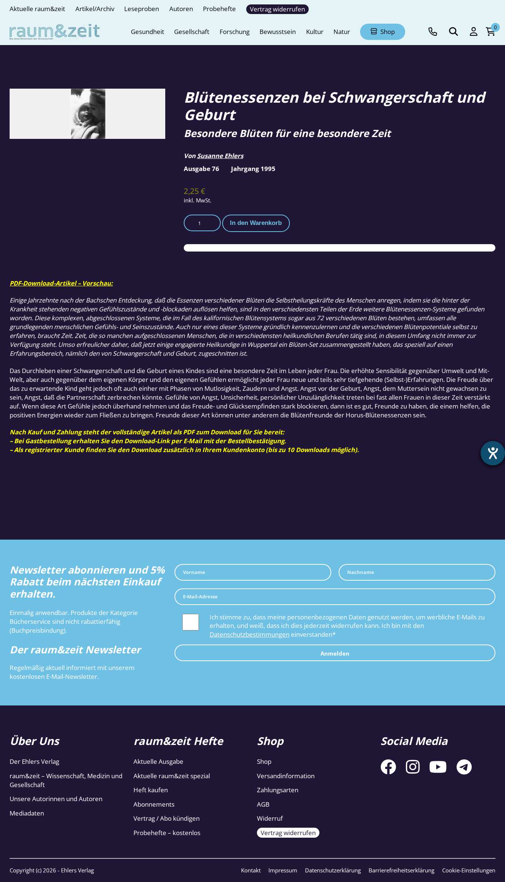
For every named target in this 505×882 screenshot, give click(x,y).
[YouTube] (438, 766)
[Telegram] (464, 766)
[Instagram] (413, 766)
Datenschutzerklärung (333, 870)
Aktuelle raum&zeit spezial (171, 776)
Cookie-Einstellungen (468, 870)
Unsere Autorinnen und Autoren (56, 798)
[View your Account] (473, 31)
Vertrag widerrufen (288, 832)
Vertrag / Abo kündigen (166, 818)
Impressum (282, 870)
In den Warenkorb (256, 222)
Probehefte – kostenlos (166, 832)
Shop (264, 761)
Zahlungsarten (277, 790)
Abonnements (153, 804)
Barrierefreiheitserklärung (401, 870)
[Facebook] (388, 766)
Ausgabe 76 (201, 168)
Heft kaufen (150, 790)
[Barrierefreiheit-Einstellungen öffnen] (493, 453)
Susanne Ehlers (220, 155)
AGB (263, 804)
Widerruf (270, 818)
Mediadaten (27, 813)
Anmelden (335, 653)
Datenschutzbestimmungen (249, 634)
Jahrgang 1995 (253, 168)
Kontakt (251, 870)
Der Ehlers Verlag (34, 761)
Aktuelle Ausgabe (158, 761)
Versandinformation (286, 776)
